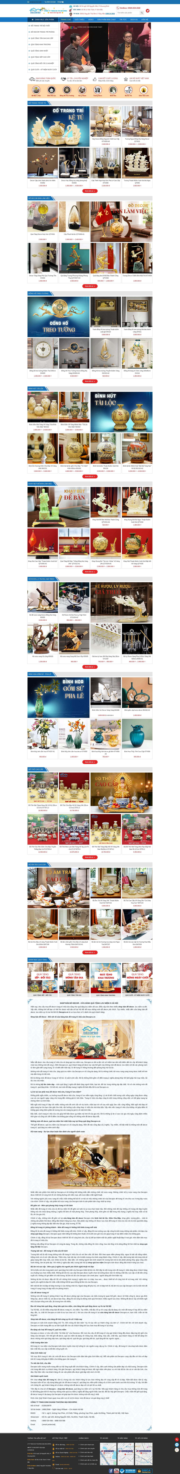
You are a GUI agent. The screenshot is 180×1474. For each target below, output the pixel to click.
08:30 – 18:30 (68, 1468)
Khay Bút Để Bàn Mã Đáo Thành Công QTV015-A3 (105, 521)
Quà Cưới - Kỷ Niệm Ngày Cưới (137, 995)
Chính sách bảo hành (86, 1456)
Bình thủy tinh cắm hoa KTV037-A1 (43, 751)
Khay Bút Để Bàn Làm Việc (40, 484)
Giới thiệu (79, 20)
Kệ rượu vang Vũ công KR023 (42, 656)
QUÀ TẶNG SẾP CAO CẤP (40, 57)
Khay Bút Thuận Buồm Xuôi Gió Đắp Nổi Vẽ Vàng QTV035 (137, 562)
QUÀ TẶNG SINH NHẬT (39, 51)
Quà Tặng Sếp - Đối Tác (42, 995)
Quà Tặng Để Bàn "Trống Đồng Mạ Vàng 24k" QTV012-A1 (74, 562)
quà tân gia (77, 1339)
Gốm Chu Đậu (115, 1218)
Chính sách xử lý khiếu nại (88, 1464)
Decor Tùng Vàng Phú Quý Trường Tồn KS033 (42, 277)
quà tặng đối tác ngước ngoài (107, 1339)
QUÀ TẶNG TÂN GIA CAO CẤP (42, 38)
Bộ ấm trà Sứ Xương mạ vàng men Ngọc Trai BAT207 (106, 943)
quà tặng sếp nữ (65, 1339)
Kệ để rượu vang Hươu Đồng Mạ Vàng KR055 (42, 616)
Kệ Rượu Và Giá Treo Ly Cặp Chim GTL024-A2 (74, 616)
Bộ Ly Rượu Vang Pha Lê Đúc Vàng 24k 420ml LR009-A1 (137, 657)
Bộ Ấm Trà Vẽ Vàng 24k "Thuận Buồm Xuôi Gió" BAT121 (106, 902)
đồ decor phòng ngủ (72, 1296)
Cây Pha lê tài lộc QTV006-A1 (74, 234)
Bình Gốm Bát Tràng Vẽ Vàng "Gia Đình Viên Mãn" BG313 (42, 426)
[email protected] (35, 2)
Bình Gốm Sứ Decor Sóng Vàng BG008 (105, 710)
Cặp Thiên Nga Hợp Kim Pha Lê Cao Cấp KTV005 (105, 182)
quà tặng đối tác (89, 1339)
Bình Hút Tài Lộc (36, 389)
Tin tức (123, 20)
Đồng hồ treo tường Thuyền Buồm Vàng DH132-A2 (105, 372)
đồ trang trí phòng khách (50, 1296)
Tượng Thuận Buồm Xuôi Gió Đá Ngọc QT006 (137, 182)
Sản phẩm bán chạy (106, 20)
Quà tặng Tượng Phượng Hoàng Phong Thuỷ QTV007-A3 (74, 277)
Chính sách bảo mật (86, 1452)
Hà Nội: (30, 1453)
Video (91, 20)
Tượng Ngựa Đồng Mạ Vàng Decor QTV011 (137, 140)
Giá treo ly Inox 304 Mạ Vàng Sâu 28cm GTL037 (105, 657)
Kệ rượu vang (36, 1132)
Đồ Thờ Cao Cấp (36, 769)
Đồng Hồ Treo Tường (38, 293)
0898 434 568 (70, 1444)
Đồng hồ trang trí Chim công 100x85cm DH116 (137, 372)
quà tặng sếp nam (51, 1339)
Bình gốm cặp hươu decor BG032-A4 (137, 710)
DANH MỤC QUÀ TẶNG (38, 960)
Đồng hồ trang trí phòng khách (43, 1227)
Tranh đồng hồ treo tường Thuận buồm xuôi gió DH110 (106, 330)
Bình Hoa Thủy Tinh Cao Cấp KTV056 (137, 751)
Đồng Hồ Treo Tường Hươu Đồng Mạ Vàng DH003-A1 (74, 372)
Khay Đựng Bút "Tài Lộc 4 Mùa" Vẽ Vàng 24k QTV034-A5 (106, 562)
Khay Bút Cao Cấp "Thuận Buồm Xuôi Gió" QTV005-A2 (42, 562)
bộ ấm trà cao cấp (69, 1273)
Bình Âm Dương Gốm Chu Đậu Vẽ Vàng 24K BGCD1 (43, 467)
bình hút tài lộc (101, 1218)
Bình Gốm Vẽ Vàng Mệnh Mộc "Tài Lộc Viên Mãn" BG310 (74, 426)
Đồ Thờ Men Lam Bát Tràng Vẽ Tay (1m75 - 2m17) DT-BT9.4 (74, 848)
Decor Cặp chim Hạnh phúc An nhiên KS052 (42, 182)
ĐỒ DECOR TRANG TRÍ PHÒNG (43, 32)
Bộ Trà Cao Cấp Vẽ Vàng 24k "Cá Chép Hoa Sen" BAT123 (137, 902)
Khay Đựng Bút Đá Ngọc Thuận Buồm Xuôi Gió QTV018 (137, 521)
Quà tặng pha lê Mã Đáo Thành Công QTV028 (105, 277)
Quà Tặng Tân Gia (74, 995)
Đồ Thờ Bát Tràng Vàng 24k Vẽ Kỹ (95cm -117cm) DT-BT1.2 (42, 806)
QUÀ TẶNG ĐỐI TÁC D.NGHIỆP (42, 63)
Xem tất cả (89, 191)
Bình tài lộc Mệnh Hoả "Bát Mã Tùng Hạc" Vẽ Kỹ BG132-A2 (137, 467)
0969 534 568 (69, 1448)
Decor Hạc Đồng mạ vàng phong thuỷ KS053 (74, 182)
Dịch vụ (134, 20)
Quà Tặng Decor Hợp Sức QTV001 (43, 234)
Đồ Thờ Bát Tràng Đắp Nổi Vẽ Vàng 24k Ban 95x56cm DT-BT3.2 (105, 848)
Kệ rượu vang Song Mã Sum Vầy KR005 (74, 656)
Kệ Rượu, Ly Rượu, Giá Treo (41, 579)
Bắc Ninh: (31, 1459)
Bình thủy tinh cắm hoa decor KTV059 (74, 751)
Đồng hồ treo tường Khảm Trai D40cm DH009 (43, 372)
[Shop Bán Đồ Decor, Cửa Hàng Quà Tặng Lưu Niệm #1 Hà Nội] (48, 10)
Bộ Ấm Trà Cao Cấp (37, 865)
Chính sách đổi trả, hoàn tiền (89, 1460)
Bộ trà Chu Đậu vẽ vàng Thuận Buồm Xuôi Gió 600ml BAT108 (42, 943)
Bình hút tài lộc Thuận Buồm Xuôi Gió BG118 (105, 467)
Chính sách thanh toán (87, 1444)
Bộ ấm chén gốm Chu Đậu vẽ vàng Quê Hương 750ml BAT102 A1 (74, 943)
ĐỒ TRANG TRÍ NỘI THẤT (40, 26)
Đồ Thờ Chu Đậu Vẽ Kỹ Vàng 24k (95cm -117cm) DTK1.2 (74, 806)
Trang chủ (66, 20)
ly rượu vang (131, 1192)
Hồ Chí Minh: (32, 1465)
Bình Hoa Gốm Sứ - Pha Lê (40, 674)
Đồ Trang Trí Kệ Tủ (37, 103)
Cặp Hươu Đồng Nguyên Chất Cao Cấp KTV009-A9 (105, 140)
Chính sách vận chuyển (87, 1448)
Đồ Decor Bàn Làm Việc (39, 198)
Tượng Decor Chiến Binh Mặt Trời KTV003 (137, 275)
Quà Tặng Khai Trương (105, 995)
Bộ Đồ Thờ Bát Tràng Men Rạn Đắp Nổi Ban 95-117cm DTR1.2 (137, 848)
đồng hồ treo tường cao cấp (98, 1231)
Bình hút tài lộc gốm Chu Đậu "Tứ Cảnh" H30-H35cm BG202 (74, 467)
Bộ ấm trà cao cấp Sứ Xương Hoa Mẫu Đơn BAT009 (137, 943)
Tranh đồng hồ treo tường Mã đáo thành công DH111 (137, 330)
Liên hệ (144, 20)
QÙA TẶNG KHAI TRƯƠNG (41, 44)
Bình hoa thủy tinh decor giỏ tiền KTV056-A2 (106, 753)
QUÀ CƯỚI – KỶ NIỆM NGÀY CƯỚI (44, 69)
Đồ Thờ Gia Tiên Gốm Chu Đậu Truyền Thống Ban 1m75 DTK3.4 (42, 848)
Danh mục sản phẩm (44, 20)
